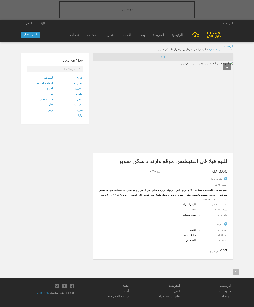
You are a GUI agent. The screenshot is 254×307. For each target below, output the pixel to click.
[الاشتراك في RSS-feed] (57, 286)
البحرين (79, 88)
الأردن (80, 77)
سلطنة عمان (47, 99)
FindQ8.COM (42, 293)
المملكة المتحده (45, 83)
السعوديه (49, 77)
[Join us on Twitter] (64, 286)
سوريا (80, 110)
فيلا (210, 49)
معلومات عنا (224, 291)
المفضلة (226, 296)
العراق (50, 88)
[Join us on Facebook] (72, 286)
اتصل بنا (175, 291)
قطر (51, 104)
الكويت (79, 93)
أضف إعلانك (30, 34)
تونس (50, 110)
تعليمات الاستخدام (169, 296)
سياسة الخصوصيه (118, 296)
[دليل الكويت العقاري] (212, 34)
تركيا (80, 115)
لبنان (51, 93)
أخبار (126, 291)
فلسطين (78, 104)
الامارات (78, 83)
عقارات (219, 49)
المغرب (79, 99)
